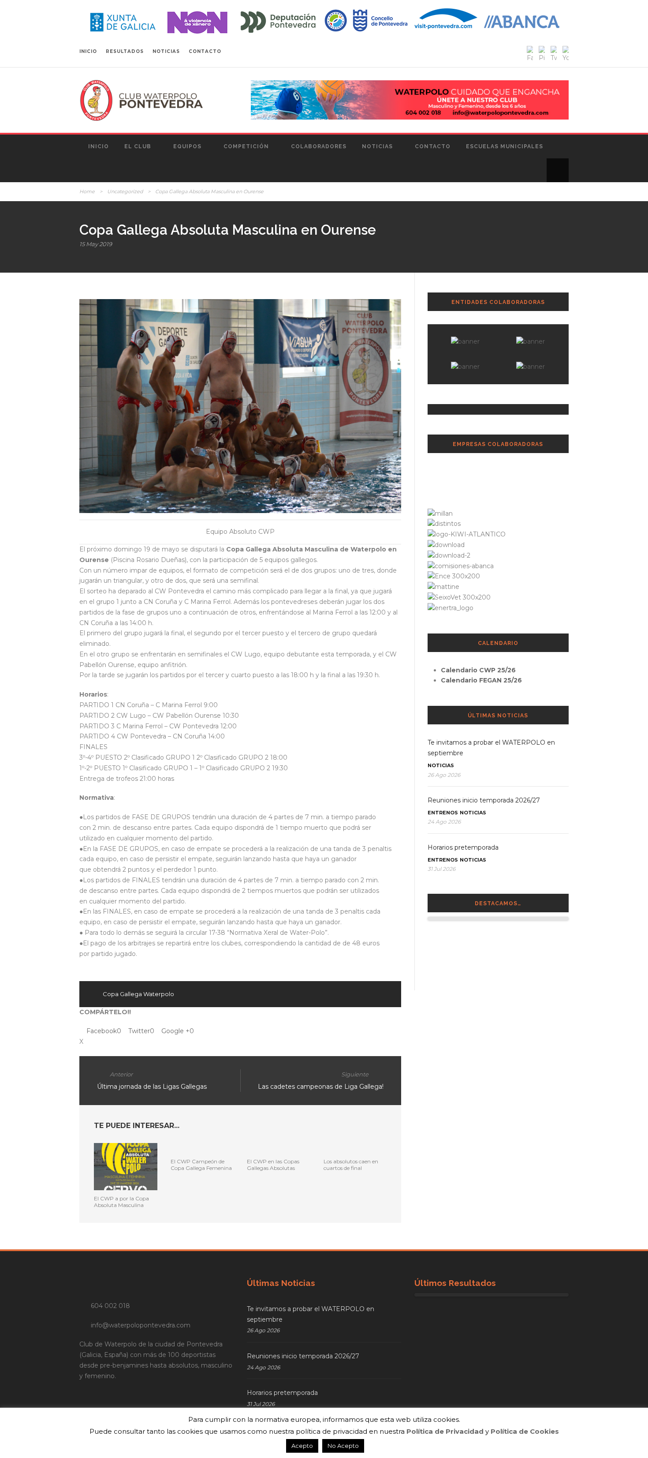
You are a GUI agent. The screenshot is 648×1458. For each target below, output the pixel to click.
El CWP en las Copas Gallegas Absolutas (273, 1164)
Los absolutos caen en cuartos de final (351, 1164)
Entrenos (443, 813)
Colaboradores (318, 146)
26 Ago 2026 (444, 775)
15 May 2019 (95, 243)
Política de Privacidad (445, 1431)
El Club (137, 146)
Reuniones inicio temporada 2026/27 (484, 800)
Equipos (187, 146)
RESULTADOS (125, 51)
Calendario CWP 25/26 (478, 670)
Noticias (377, 146)
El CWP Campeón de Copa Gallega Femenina (201, 1164)
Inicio (98, 146)
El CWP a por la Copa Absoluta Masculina (121, 1201)
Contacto (433, 146)
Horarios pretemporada (463, 847)
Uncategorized (125, 191)
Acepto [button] (302, 1445)
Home (87, 191)
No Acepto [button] (343, 1445)
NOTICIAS (166, 51)
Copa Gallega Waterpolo (138, 993)
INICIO (88, 51)
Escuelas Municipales (504, 146)
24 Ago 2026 (444, 821)
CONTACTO (205, 51)
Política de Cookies (525, 1431)
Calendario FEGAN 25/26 (481, 680)
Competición (246, 146)
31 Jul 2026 (441, 869)
